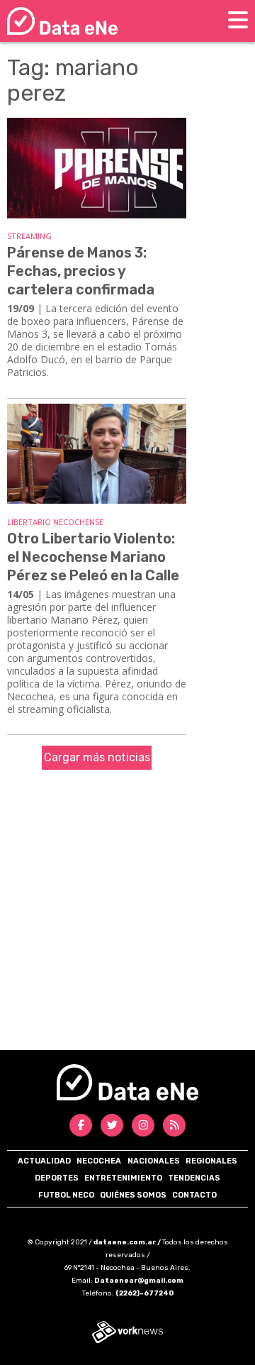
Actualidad (44, 1161)
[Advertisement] (127, 915)
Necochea (98, 1161)
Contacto (194, 1195)
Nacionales (154, 1161)
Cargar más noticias (97, 757)
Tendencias (194, 1178)
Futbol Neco (66, 1195)
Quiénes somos (133, 1195)
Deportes (57, 1178)
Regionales (211, 1161)
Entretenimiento (123, 1178)
